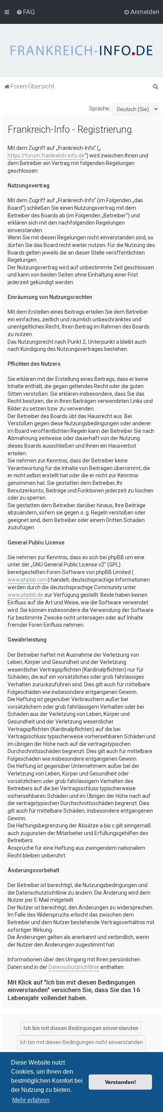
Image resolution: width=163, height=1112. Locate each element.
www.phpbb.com (28, 580)
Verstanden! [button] (120, 1082)
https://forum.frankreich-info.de (46, 156)
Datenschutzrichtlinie (74, 967)
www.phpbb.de (25, 595)
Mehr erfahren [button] (31, 1100)
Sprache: (99, 108)
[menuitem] (25, 11)
